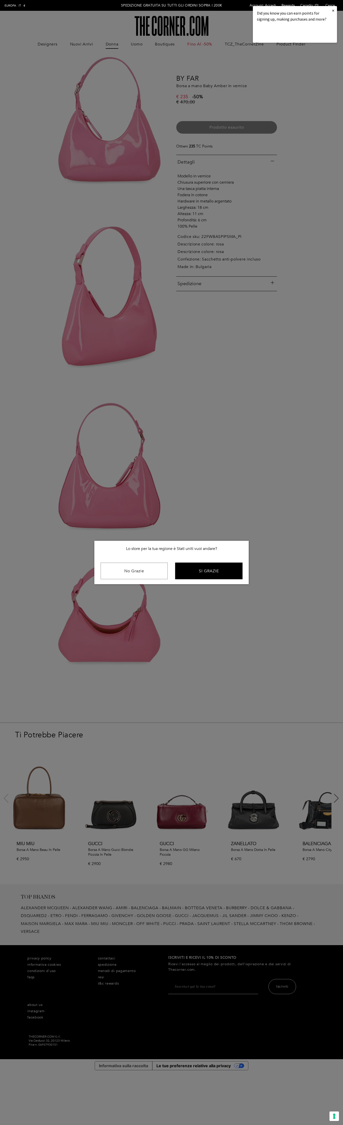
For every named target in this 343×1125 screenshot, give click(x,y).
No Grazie (134, 571)
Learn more (274, 33)
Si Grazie (209, 571)
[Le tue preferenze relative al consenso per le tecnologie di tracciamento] (334, 1116)
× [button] (333, 10)
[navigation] (15, 5)
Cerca (330, 5)
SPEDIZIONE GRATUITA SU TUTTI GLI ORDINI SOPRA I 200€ (171, 5)
